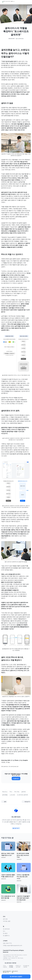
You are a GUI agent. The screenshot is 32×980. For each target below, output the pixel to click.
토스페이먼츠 (6, 955)
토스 (4, 957)
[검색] (17, 1)
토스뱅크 (5, 959)
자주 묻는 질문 (6, 947)
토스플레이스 (6, 961)
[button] (16, 804)
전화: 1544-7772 (7, 969)
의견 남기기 (27, 827)
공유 (5, 827)
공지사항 (5, 945)
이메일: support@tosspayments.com (12, 971)
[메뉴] (20, 1)
